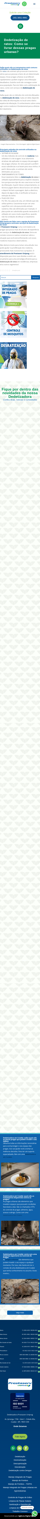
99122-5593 (34, 1342)
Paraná (2, 1346)
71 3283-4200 (26, 1330)
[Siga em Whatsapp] (20, 26)
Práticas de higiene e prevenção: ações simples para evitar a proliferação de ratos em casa (20, 416)
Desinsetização (20, 1460)
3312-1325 (34, 1350)
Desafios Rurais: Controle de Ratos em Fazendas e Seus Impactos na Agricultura (20, 1019)
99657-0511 (34, 1346)
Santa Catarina (4, 1367)
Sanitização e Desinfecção (20, 1504)
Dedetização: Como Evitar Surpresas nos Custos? (20, 778)
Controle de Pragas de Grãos (20, 1497)
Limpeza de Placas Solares (20, 1501)
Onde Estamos (20, 1426)
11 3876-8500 (26, 1371)
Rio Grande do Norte (6, 1342)
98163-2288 (34, 1334)
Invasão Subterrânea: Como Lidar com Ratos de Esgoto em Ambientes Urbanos (20, 718)
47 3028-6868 (26, 1367)
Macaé (2, 1359)
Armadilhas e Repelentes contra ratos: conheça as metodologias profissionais (20, 898)
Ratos (20, 407)
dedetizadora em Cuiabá (12, 1215)
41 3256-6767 (26, 1346)
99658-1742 (34, 1367)
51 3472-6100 (27, 1363)
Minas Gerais (3, 1338)
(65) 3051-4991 (20, 18)
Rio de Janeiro (4, 1354)
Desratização (20, 1467)
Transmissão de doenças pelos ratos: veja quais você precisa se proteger (20, 838)
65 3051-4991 (26, 1334)
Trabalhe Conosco (20, 1511)
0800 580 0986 (24, 1354)
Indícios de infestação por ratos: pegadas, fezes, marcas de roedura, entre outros (20, 536)
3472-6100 (34, 1363)
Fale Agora (20, 1437)
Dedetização (20, 1457)
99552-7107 (34, 1338)
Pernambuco (3, 1350)
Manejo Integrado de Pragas (20, 1477)
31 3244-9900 (26, 1338)
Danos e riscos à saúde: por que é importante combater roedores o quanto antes (20, 476)
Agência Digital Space (27, 1516)
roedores (30, 156)
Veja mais (20, 1313)
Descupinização (20, 1464)
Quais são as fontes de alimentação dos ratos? (20, 958)
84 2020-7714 (26, 1342)
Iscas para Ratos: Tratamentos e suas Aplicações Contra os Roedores (20, 657)
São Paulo (3, 1371)
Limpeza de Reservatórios (20, 1508)
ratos (4, 71)
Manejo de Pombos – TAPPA (20, 1484)
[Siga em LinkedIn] (19, 1448)
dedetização (26, 177)
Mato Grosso (3, 1334)
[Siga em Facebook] (26, 1448)
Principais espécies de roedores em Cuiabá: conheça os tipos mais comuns (20, 597)
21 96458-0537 (33, 1354)
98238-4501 (34, 1330)
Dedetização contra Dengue (20, 1470)
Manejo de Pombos (20, 1480)
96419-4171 (34, 1371)
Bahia (1, 1330)
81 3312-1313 (27, 1350)
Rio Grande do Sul (5, 1363)
